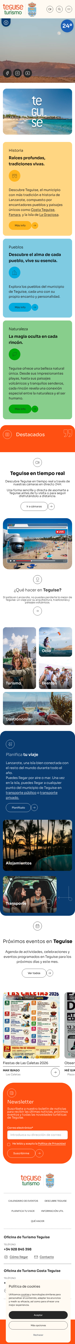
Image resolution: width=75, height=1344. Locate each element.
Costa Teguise (42, 210)
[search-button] (59, 9)
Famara (14, 215)
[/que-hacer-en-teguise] (37, 611)
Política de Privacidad (52, 1143)
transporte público (21, 793)
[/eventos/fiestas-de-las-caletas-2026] (55, 1072)
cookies (25, 1294)
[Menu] (69, 9)
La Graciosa (48, 215)
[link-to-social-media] (7, 73)
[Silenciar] (67, 73)
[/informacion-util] (48, 903)
